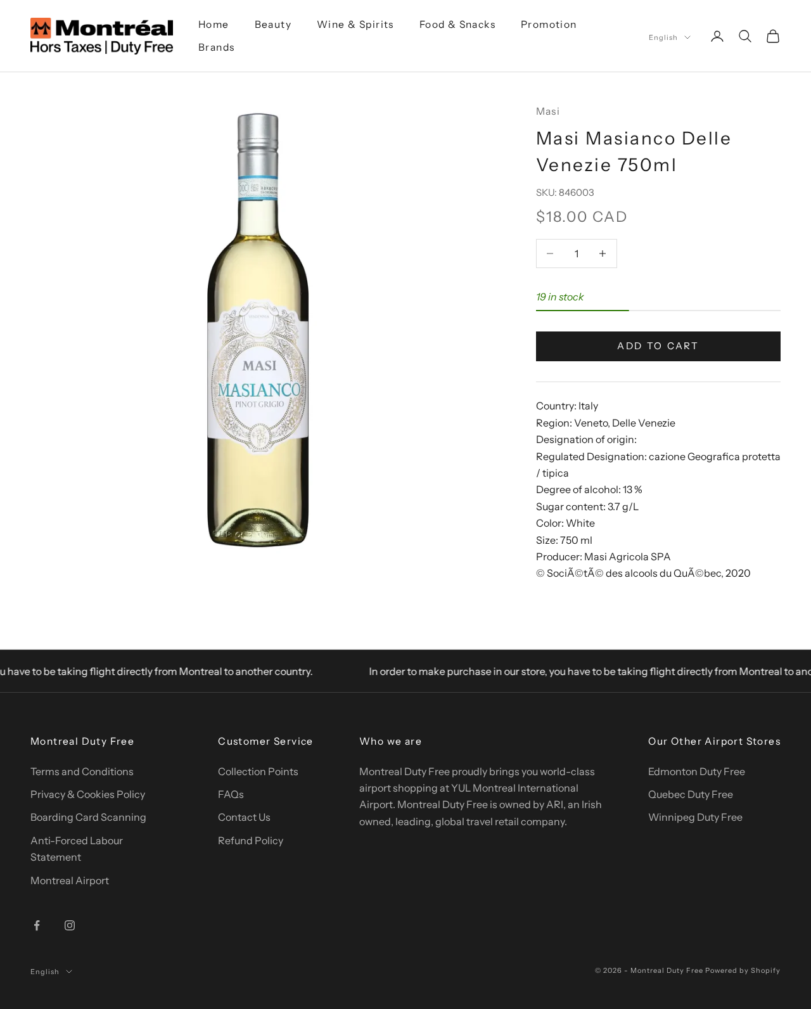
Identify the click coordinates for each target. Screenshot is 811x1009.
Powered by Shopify (743, 970)
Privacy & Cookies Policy (87, 794)
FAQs (231, 794)
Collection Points (258, 771)
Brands (216, 47)
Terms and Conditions (82, 771)
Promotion (549, 24)
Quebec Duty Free (690, 794)
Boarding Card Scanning (88, 817)
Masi (548, 111)
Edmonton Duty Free (696, 771)
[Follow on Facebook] (36, 925)
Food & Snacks (457, 24)
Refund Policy (250, 840)
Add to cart (658, 346)
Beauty (273, 24)
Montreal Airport (69, 880)
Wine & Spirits (355, 24)
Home (213, 24)
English (663, 37)
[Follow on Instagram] (69, 925)
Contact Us (244, 817)
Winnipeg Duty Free (695, 817)
